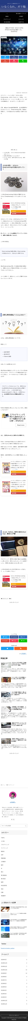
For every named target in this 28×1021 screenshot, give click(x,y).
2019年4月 (14, 990)
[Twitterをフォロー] (7, 648)
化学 (2, 854)
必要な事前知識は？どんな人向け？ (12, 155)
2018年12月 (14, 1000)
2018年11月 (14, 1004)
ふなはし (13, 802)
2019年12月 (14, 963)
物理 (2, 882)
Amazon (14, 211)
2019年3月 (14, 993)
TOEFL (3, 837)
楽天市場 (14, 213)
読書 (2, 892)
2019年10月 (14, 969)
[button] (25, 826)
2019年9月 (14, 973)
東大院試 (3, 878)
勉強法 (2, 851)
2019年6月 (14, 983)
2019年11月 (14, 966)
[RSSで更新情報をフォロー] (20, 648)
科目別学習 (4, 885)
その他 (2, 841)
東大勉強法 (4, 875)
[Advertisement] (14, 78)
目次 (12, 149)
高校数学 (3, 895)
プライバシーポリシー (14, 1015)
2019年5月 (14, 987)
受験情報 (3, 858)
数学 (2, 865)
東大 (2, 871)
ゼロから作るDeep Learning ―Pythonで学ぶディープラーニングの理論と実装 (18, 205)
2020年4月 (14, 959)
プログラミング (5, 598)
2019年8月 (14, 976)
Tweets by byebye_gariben (7, 948)
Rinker (16, 208)
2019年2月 (14, 997)
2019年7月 (14, 980)
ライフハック (4, 848)
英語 (2, 889)
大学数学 (3, 861)
